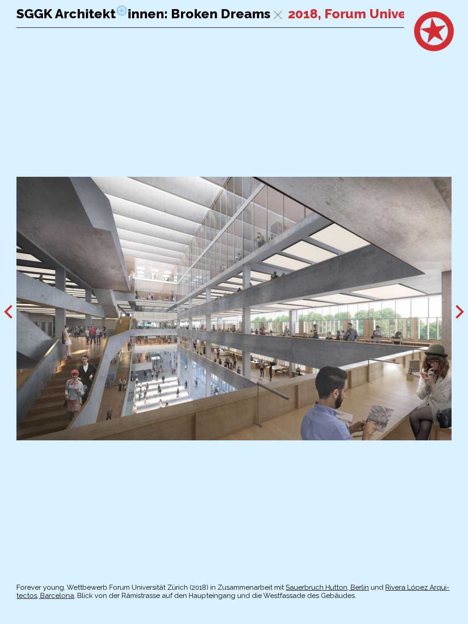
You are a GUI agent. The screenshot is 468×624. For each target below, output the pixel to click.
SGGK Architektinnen (90, 13)
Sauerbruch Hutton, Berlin (327, 587)
